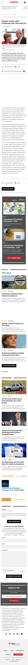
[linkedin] (18, 633)
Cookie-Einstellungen (14, 661)
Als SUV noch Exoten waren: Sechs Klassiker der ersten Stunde (12, 401)
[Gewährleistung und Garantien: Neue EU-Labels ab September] (14, 450)
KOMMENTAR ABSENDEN (14, 576)
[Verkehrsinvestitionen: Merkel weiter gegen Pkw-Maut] (14, 341)
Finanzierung (5, 139)
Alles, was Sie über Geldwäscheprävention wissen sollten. (13, 224)
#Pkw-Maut (6, 273)
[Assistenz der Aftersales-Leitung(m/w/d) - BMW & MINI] (5, 483)
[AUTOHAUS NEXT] (10, 199)
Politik (14, 14)
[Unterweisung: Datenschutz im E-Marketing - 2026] (14, 235)
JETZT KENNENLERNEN (14, 258)
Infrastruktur (19, 113)
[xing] (14, 633)
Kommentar (4, 550)
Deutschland (12, 124)
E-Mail (3, 537)
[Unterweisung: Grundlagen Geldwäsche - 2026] (14, 208)
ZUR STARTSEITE (8, 189)
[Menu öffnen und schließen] (2, 2)
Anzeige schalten (19, 499)
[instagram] (10, 633)
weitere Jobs (6, 499)
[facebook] (6, 633)
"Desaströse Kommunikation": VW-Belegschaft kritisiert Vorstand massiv (12, 432)
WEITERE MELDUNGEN (9, 365)
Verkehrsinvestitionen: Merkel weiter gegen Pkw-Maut (13, 354)
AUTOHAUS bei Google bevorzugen (13, 71)
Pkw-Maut (4, 112)
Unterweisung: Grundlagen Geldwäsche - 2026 (13, 220)
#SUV (9, 396)
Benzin (17, 128)
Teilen (18, 66)
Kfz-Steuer (13, 126)
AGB (13, 659)
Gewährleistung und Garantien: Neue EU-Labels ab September (13, 463)
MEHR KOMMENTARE (14, 521)
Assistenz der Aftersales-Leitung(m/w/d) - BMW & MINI (13, 489)
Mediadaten (20, 650)
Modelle (17, 137)
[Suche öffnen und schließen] (21, 2)
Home (3, 14)
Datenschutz (18, 659)
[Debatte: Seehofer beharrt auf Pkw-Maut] (14, 312)
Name (3, 544)
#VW (9, 427)
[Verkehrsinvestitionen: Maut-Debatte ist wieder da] (14, 282)
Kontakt (8, 654)
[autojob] (23, 476)
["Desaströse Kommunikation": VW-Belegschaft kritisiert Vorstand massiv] (14, 419)
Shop (5, 650)
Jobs (11, 650)
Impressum (8, 659)
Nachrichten (9, 14)
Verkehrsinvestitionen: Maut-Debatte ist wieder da (12, 295)
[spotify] (21, 633)
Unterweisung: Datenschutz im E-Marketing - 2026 (13, 246)
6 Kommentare (8, 66)
